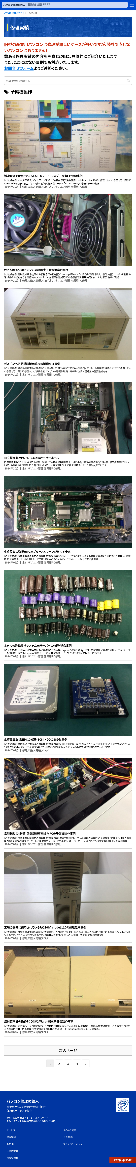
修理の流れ (12, 1157)
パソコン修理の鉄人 (23, 1101)
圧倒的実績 (12, 1150)
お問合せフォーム (19, 68)
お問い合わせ (123, 1160)
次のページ (68, 1050)
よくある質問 (69, 1130)
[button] (128, 80)
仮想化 (10, 1144)
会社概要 (68, 1137)
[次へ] (86, 1063)
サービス (11, 1130)
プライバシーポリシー (74, 1144)
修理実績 (11, 1137)
